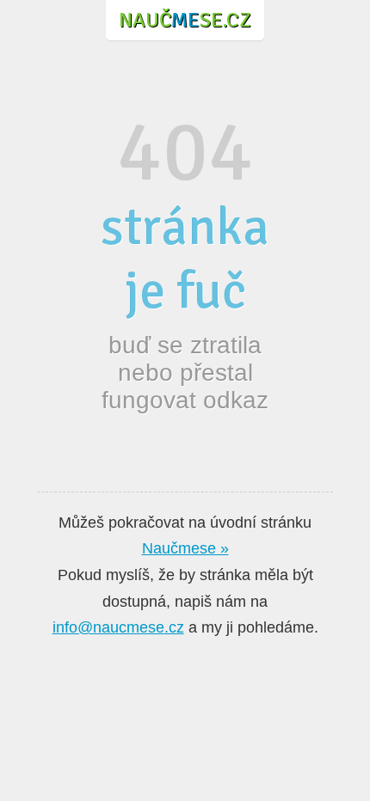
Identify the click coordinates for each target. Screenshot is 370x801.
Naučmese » (185, 548)
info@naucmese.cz (118, 627)
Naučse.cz (185, 20)
